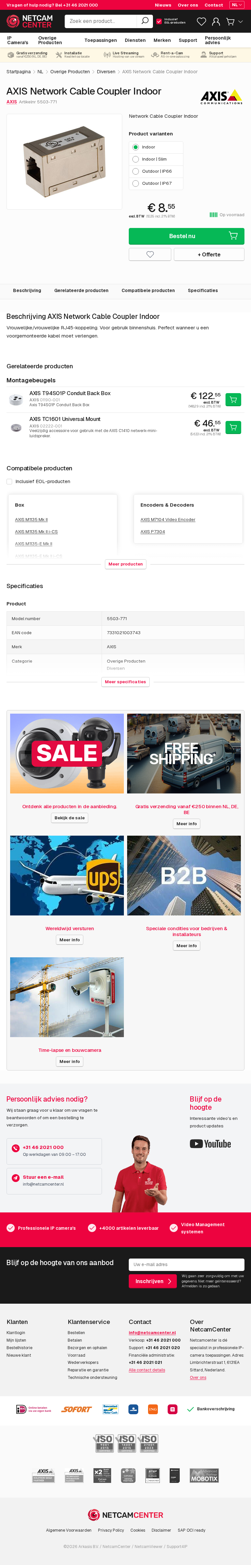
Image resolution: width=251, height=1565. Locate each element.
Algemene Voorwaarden (69, 1530)
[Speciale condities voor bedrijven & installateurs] (184, 875)
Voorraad (76, 1355)
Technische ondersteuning (92, 1377)
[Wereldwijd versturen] (67, 875)
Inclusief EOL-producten (42, 481)
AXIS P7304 (153, 531)
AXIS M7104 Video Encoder (168, 519)
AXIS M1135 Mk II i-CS (36, 531)
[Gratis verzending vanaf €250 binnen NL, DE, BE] (184, 753)
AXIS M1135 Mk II (31, 519)
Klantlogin (16, 1332)
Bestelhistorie (19, 1347)
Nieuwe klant (19, 1355)
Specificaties (203, 290)
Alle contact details (147, 1370)
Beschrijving (27, 290)
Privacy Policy (111, 1530)
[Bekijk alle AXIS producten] (221, 96)
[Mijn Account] (216, 23)
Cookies (137, 1530)
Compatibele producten (148, 290)
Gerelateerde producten (81, 290)
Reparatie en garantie (88, 1370)
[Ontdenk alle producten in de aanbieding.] (67, 753)
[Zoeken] (145, 21)
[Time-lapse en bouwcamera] (67, 997)
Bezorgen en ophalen (87, 1347)
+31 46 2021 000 (80, 5)
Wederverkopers (83, 1362)
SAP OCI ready (191, 1530)
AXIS (12, 101)
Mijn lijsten (16, 1340)
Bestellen (76, 1332)
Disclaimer (161, 1530)
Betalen (75, 1340)
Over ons (198, 1377)
